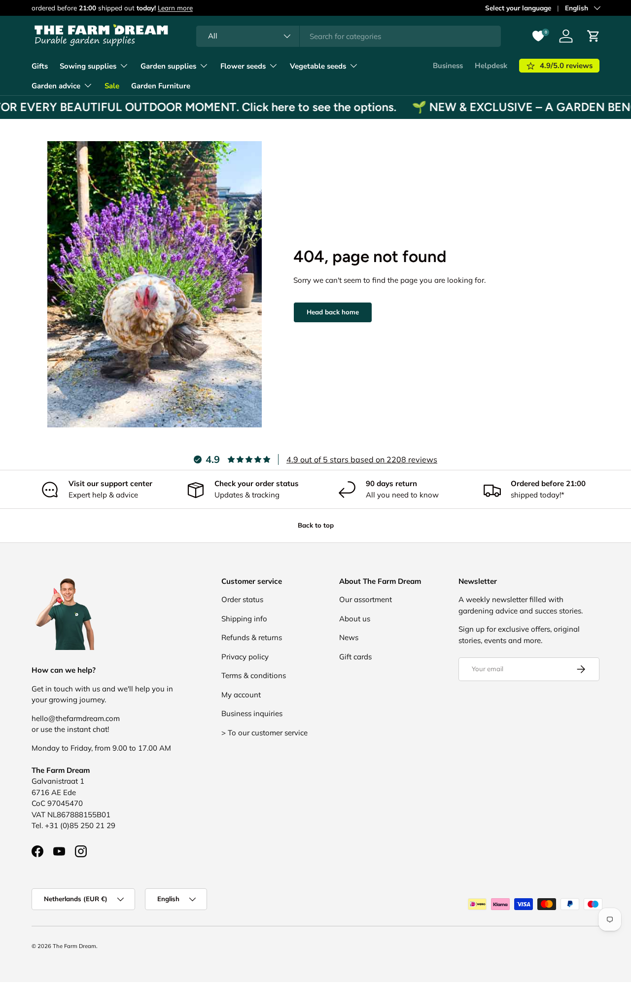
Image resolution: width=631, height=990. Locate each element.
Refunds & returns (251, 637)
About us (354, 618)
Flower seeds (243, 66)
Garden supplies (168, 66)
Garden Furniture (160, 86)
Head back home (333, 312)
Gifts (40, 66)
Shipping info (244, 618)
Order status (242, 599)
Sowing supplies (88, 66)
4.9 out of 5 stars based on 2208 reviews (361, 459)
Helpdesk (491, 66)
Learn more (175, 7)
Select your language (518, 7)
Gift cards (355, 656)
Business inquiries (251, 713)
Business (448, 66)
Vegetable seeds (318, 66)
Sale (112, 86)
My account (241, 694)
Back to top (316, 525)
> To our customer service (264, 732)
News (348, 637)
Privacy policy (245, 656)
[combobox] (348, 36)
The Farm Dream (74, 946)
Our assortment (365, 599)
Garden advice (56, 86)
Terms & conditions (253, 675)
